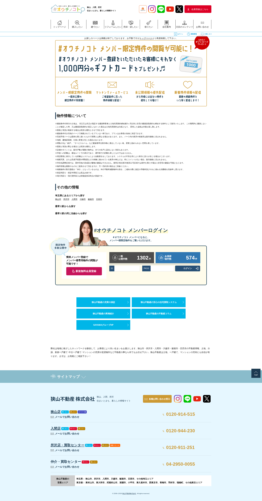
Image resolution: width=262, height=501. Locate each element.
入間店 (56, 428)
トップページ (145, 38)
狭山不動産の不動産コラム (158, 313)
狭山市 (58, 199)
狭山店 (56, 412)
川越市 (83, 199)
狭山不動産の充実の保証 (103, 302)
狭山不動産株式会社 (129, 493)
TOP (256, 375)
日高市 (99, 199)
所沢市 (66, 199)
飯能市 (91, 199)
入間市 (74, 199)
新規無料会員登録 (86, 271)
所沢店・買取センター (67, 445)
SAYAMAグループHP (103, 325)
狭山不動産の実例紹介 (103, 313)
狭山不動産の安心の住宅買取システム (159, 302)
